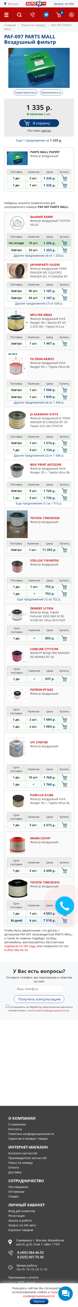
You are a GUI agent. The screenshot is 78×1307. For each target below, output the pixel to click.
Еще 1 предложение (39, 140)
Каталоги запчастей (22, 1153)
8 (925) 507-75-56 (30, 1257)
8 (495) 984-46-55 (30, 1252)
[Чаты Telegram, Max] (65, 1293)
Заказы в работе (20, 1220)
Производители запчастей (27, 1158)
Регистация (16, 1216)
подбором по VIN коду (19, 946)
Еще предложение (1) (39, 503)
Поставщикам (18, 1187)
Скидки (13, 1196)
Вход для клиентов (21, 1211)
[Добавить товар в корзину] (64, 178)
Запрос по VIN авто (22, 1225)
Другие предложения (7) (39, 303)
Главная (10, 25)
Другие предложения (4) (39, 255)
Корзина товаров (20, 1230)
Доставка (14, 1172)
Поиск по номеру (20, 1163)
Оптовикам (16, 1192)
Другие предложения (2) (39, 455)
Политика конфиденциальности (31, 1134)
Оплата (13, 1167)
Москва (13, 4)
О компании (17, 1124)
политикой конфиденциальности (48, 1010)
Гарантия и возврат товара (28, 1139)
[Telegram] (46, 16)
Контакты (15, 1129)
